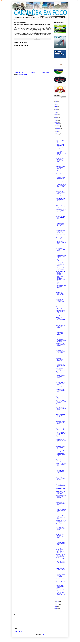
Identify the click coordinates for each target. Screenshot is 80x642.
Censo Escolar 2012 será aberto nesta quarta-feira (60, 304)
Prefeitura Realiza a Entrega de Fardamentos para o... (60, 540)
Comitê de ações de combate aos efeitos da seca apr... (61, 289)
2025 (56, 101)
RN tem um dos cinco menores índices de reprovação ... (60, 596)
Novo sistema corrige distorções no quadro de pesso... (60, 503)
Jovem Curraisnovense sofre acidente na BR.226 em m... (60, 575)
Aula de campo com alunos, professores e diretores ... (60, 586)
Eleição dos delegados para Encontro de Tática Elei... (60, 507)
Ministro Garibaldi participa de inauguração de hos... (60, 369)
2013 (56, 120)
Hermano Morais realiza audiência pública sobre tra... (61, 440)
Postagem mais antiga (46, 72)
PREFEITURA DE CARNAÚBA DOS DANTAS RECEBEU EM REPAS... (61, 153)
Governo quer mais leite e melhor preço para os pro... (61, 464)
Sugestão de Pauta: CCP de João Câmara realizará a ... (60, 333)
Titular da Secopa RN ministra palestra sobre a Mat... (60, 471)
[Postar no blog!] (36, 39)
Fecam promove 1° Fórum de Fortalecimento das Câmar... (60, 264)
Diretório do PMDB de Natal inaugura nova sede (60, 397)
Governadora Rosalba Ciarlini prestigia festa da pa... (60, 579)
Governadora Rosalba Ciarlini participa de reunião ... (60, 429)
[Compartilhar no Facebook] (38, 39)
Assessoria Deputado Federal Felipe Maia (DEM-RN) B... (60, 387)
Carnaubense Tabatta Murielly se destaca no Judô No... (60, 344)
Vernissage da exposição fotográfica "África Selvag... (60, 178)
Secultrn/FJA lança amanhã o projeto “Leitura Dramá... (60, 482)
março (57, 601)
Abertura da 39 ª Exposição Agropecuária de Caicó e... (60, 319)
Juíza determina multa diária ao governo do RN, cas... (60, 282)
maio (57, 134)
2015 (56, 117)
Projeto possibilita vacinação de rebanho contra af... (60, 206)
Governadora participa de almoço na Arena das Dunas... (61, 521)
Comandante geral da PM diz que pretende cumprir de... (61, 286)
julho (57, 131)
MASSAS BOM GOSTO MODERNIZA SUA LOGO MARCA (60, 235)
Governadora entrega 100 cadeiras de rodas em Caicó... (61, 454)
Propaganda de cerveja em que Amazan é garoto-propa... (60, 245)
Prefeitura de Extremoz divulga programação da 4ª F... (60, 253)
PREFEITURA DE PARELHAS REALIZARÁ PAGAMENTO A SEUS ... (60, 278)
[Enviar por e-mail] (34, 39)
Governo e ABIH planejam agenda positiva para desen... (61, 510)
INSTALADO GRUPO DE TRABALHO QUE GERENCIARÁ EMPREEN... (60, 138)
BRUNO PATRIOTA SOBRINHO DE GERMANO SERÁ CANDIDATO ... (60, 551)
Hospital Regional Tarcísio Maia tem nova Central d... (61, 196)
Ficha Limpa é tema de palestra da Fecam (60, 156)
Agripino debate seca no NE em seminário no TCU (60, 311)
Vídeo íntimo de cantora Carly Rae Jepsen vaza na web (61, 408)
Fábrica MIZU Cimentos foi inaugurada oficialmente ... (60, 376)
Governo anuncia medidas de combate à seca (60, 565)
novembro (58, 125)
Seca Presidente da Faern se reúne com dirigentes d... (60, 192)
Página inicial (32, 72)
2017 (56, 114)
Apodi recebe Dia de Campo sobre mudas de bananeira (60, 228)
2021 (56, 107)
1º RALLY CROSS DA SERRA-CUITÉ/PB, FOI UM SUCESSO (61, 340)
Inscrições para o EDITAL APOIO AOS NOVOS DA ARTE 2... (60, 249)
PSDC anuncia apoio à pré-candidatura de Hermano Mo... (60, 589)
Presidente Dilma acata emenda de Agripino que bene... (60, 199)
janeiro (57, 604)
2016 (56, 115)
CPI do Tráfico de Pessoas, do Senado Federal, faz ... (60, 460)
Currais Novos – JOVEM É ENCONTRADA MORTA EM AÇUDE (60, 555)
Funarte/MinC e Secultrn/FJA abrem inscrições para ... (60, 314)
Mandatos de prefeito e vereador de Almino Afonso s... (60, 148)
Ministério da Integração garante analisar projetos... (60, 489)
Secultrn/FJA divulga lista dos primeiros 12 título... (60, 447)
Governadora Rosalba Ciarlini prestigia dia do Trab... (60, 390)
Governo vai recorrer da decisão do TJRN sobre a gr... (61, 188)
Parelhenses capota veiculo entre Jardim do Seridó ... (61, 242)
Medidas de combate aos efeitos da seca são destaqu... (60, 217)
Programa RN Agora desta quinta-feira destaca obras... (60, 171)
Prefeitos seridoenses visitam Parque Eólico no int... (60, 145)
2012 (56, 122)
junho (57, 133)
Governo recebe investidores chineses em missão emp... (60, 514)
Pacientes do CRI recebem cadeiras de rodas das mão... (60, 351)
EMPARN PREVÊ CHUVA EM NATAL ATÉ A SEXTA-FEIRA (60, 492)
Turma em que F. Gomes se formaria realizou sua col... (60, 411)
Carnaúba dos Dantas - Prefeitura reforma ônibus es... (60, 297)
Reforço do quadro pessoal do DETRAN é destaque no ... (60, 443)
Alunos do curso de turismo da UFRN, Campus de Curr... (60, 467)
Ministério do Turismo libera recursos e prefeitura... (60, 213)
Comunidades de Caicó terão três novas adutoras (60, 347)
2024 (56, 103)
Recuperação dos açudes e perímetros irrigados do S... (61, 485)
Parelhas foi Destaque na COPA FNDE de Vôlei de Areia (60, 433)
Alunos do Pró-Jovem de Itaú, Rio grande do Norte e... (60, 422)
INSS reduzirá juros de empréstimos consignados (60, 524)
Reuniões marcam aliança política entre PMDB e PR (61, 558)
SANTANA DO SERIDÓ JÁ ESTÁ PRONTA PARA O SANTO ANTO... (61, 401)
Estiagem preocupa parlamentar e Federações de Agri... (60, 300)
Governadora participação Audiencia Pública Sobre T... (61, 322)
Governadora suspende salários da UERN (60, 363)
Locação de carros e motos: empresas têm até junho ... (60, 517)
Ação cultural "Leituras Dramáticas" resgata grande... (60, 531)
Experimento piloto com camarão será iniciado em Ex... (60, 543)
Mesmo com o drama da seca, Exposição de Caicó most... (60, 337)
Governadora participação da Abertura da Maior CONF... (61, 256)
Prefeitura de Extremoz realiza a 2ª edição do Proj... (60, 562)
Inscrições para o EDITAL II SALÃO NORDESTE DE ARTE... (60, 210)
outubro (57, 126)
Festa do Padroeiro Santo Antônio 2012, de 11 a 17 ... (61, 221)
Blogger (42, 634)
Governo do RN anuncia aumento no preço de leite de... (60, 582)
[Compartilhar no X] (37, 39)
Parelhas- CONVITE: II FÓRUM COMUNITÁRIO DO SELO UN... (60, 269)
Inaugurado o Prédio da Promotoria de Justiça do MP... (60, 383)
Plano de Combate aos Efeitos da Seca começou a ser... (60, 379)
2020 (56, 109)
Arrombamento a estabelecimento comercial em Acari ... (60, 293)
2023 (56, 104)
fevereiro (58, 603)
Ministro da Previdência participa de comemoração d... (60, 426)
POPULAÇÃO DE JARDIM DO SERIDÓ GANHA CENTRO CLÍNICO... (61, 185)
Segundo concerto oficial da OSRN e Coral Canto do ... (60, 415)
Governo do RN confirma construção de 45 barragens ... (60, 238)
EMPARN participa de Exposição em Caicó (60, 569)
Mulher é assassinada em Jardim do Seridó (61, 458)
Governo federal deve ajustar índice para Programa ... (60, 436)
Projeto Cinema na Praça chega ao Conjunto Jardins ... (60, 260)
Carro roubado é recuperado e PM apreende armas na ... (60, 181)
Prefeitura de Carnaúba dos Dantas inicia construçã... (60, 167)
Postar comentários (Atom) (22, 74)
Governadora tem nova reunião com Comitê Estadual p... (60, 547)
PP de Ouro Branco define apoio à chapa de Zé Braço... (60, 572)
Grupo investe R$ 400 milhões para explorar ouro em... (60, 528)
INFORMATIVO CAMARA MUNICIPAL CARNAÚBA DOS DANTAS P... (60, 273)
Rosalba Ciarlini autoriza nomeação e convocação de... (60, 231)
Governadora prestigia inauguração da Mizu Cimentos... (60, 451)
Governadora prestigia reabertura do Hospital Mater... (60, 365)
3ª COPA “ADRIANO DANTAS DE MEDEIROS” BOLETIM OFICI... (60, 160)
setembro (58, 128)
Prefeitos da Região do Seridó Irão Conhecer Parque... (60, 419)
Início (14, 19)
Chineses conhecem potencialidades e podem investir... (60, 475)
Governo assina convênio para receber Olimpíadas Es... (61, 307)
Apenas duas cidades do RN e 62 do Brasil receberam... (60, 330)
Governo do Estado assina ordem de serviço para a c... (60, 404)
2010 (56, 608)
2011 (56, 606)
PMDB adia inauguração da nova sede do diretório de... (60, 326)
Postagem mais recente (19, 72)
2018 (56, 112)
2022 (56, 106)
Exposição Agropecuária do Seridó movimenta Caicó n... (60, 394)
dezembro (58, 123)
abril (57, 599)
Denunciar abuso (18, 631)
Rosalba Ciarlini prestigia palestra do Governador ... (60, 164)
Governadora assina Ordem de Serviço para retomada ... (61, 372)
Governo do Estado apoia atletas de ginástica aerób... (61, 203)
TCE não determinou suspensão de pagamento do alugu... (60, 593)
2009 (56, 609)
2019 (56, 111)
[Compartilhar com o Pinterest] (39, 39)
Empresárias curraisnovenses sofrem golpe (59, 359)
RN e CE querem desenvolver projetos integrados (60, 478)
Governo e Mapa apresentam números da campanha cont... (60, 174)
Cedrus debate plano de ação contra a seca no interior (60, 499)
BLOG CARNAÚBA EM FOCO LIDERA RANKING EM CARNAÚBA (60, 355)
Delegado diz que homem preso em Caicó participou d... (61, 496)
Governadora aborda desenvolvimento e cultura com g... (60, 224)
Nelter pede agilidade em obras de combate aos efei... (60, 141)
